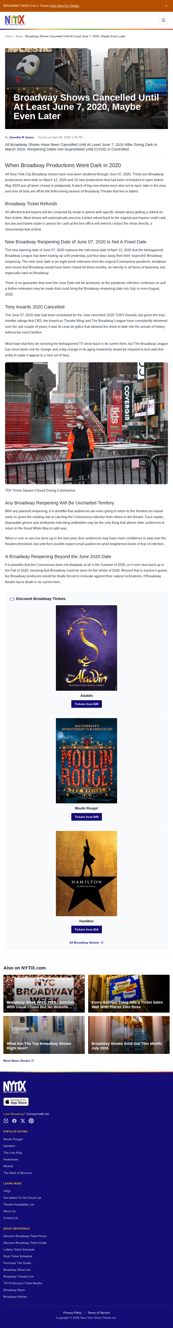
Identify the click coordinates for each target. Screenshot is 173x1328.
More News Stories (17, 1060)
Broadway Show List (16, 1269)
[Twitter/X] (22, 1120)
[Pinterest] (31, 1120)
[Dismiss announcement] (166, 6)
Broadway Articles (15, 1296)
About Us (9, 1211)
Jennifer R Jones (21, 137)
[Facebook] (14, 1120)
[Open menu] (163, 20)
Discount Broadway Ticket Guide (25, 1242)
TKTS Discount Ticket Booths (22, 1283)
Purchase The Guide (17, 1263)
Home (9, 36)
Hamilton (86, 921)
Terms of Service (99, 1312)
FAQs (7, 1191)
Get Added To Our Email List (22, 1197)
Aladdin (86, 695)
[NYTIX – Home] (15, 20)
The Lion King (12, 1152)
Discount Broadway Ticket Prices (25, 1236)
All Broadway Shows (84, 942)
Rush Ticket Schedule (17, 1256)
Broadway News (14, 1290)
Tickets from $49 (87, 817)
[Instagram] (5, 1120)
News (19, 36)
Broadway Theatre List (18, 1276)
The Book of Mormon (17, 1173)
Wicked (8, 1166)
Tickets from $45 (87, 704)
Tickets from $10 (87, 929)
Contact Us (10, 1218)
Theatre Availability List (18, 1204)
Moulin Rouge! (86, 808)
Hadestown (10, 1159)
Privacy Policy (72, 1312)
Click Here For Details (64, 5)
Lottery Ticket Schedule (19, 1249)
